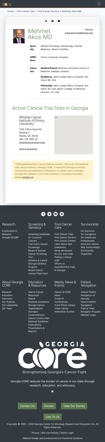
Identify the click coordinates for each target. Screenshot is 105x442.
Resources (38, 285)
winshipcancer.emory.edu (32, 142)
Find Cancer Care (26, 11)
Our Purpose (8, 301)
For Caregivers (88, 234)
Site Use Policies (50, 432)
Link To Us (52, 417)
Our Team (7, 308)
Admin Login (67, 432)
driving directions (28, 149)
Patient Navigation (88, 283)
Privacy (35, 432)
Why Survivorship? (90, 247)
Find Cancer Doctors (48, 11)
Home (11, 11)
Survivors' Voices (90, 244)
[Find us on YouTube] (55, 214)
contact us (27, 177)
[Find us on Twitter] (49, 214)
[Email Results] (59, 21)
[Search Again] (46, 21)
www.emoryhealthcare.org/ (79, 33)
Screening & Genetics (37, 226)
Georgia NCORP (10, 237)
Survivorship (89, 224)
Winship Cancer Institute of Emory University (32, 120)
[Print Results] (52, 21)
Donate (49, 406)
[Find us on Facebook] (43, 214)
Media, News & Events (65, 283)
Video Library (61, 308)
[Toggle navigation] (99, 4)
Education (7, 295)
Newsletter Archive (64, 311)
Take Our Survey (74, 406)
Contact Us (27, 406)
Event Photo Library (65, 305)
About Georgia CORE (12, 283)
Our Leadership (10, 305)
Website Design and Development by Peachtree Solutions (52, 438)
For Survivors (87, 231)
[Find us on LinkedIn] (62, 214)
